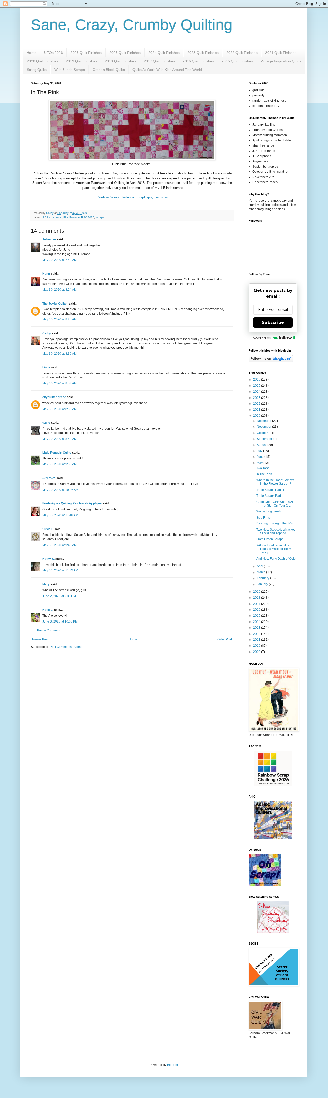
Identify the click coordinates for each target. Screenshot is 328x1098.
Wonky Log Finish (268, 511)
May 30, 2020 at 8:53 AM (59, 383)
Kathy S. (48, 559)
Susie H (48, 529)
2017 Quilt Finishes (159, 61)
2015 (257, 615)
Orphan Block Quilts (109, 69)
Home (31, 53)
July (260, 451)
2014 (257, 622)
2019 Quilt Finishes (81, 61)
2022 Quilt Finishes (242, 53)
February (263, 578)
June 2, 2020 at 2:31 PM (59, 596)
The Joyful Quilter (55, 303)
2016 (257, 609)
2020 (257, 415)
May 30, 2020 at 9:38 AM (59, 464)
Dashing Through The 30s (274, 523)
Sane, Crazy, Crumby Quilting (131, 24)
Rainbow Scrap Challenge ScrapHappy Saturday (132, 197)
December (264, 421)
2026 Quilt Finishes (86, 53)
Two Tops (262, 468)
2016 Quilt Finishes (198, 61)
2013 (257, 627)
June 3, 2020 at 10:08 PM (60, 621)
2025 (257, 385)
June (260, 457)
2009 (257, 652)
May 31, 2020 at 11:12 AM (60, 570)
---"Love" (49, 478)
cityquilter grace (54, 397)
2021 (257, 409)
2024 (257, 391)
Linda (46, 367)
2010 (257, 645)
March (261, 572)
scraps (100, 217)
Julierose (49, 239)
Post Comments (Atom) (66, 647)
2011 (257, 640)
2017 (257, 604)
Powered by (260, 338)
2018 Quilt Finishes (120, 61)
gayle (46, 422)
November (264, 427)
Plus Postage (71, 217)
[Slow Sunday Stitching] (273, 932)
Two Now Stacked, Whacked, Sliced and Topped (276, 531)
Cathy (46, 333)
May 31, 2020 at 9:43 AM (59, 545)
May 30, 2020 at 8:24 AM (59, 289)
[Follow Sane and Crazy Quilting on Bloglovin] (271, 361)
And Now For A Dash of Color (276, 558)
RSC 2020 (87, 217)
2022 (257, 403)
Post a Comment (48, 630)
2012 (257, 634)
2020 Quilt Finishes (42, 61)
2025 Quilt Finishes (125, 53)
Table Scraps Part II (269, 496)
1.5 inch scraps (52, 217)
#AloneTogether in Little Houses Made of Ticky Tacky (273, 549)
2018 (257, 597)
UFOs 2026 (53, 53)
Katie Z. (47, 610)
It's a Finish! (264, 517)
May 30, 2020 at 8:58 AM (59, 409)
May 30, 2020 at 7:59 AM (59, 260)
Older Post (224, 639)
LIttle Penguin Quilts (56, 452)
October (263, 433)
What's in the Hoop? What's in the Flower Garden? (275, 481)
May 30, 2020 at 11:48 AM (60, 515)
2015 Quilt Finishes (237, 61)
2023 (257, 398)
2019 (257, 592)
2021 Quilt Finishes (280, 53)
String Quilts (37, 69)
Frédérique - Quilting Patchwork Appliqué (72, 503)
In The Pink (264, 474)
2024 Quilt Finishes (164, 53)
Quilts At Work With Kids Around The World (167, 69)
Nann (46, 273)
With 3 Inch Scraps (69, 69)
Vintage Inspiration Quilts (281, 61)
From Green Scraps (269, 539)
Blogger (172, 1065)
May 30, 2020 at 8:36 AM (59, 353)
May (260, 463)
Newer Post (40, 639)
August (262, 445)
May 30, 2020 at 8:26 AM (59, 319)
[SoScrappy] (273, 785)
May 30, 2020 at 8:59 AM (59, 439)
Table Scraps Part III (270, 490)
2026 (257, 379)
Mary (46, 584)
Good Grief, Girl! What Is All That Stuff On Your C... (275, 503)
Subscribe (273, 322)
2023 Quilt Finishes (203, 53)
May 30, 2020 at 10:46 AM (60, 490)
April (260, 566)
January (263, 584)
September (265, 439)
